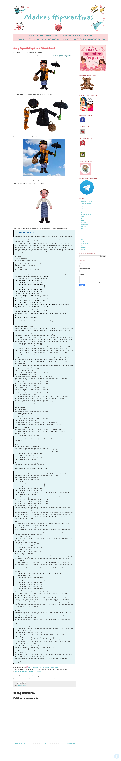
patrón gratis (26, 685)
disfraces (83, 216)
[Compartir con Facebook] (23, 683)
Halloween (83, 226)
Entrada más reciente (19, 743)
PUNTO (67, 39)
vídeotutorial (84, 247)
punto (82, 236)
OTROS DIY (54, 39)
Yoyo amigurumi (85, 249)
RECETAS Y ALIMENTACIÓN (89, 39)
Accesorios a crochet (86, 201)
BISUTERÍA (52, 36)
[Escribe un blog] (20, 683)
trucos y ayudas (85, 243)
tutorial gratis (84, 245)
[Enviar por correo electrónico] (18, 683)
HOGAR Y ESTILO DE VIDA (31, 39)
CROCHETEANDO (82, 36)
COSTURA (65, 36)
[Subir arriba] (116, 756)
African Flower (84, 205)
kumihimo (83, 228)
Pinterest (38, 671)
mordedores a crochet (86, 230)
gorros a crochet (85, 222)
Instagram (31, 671)
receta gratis (84, 238)
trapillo (82, 241)
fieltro (82, 220)
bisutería (83, 210)
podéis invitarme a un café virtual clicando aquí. (43, 667)
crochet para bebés (86, 214)
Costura (83, 212)
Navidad (83, 232)
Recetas (83, 239)
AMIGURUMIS (36, 36)
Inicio (45, 743)
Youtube (24, 671)
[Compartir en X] (22, 683)
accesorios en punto (86, 203)
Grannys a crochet (85, 224)
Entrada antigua (71, 743)
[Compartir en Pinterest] (25, 683)
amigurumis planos (86, 209)
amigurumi (20, 685)
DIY (82, 218)
